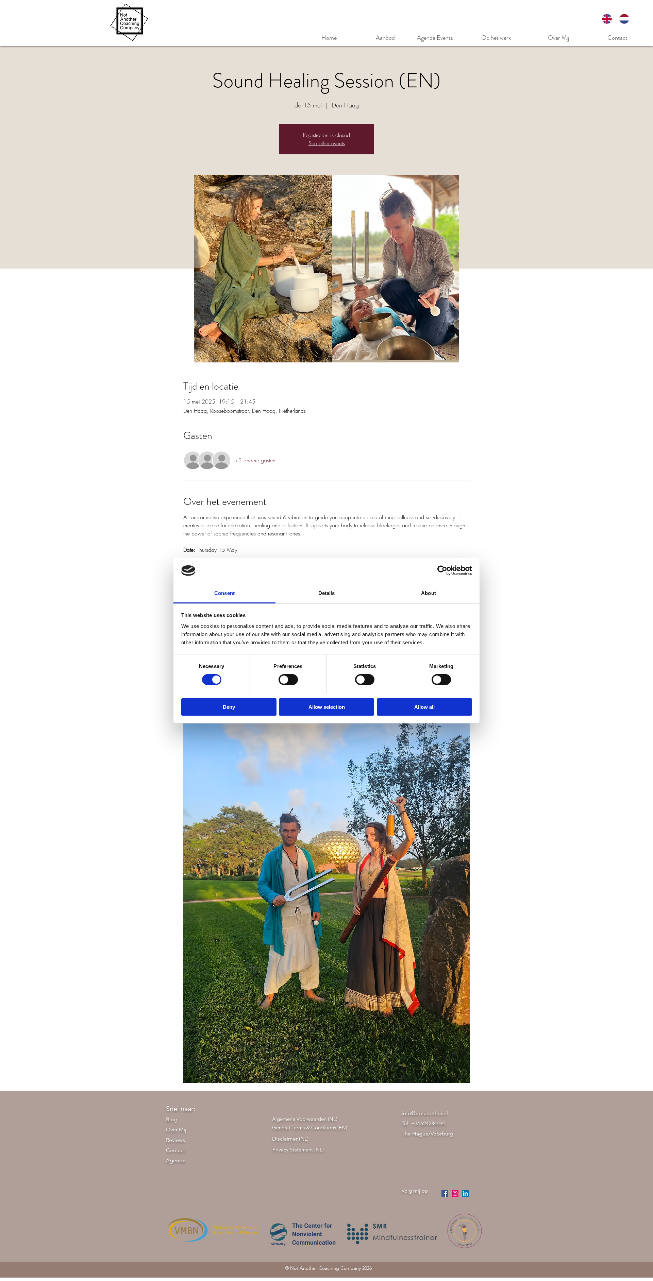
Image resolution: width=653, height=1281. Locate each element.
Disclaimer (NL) (290, 1138)
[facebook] (444, 1193)
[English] (607, 18)
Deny (229, 707)
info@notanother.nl (425, 1113)
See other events (326, 143)
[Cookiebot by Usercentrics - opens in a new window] (442, 570)
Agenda (175, 1160)
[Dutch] (624, 18)
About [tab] (428, 593)
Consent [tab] (224, 593)
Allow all (424, 707)
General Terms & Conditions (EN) (309, 1127)
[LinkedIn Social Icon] (465, 1193)
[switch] (288, 679)
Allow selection (326, 707)
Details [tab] (326, 593)
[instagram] (455, 1193)
